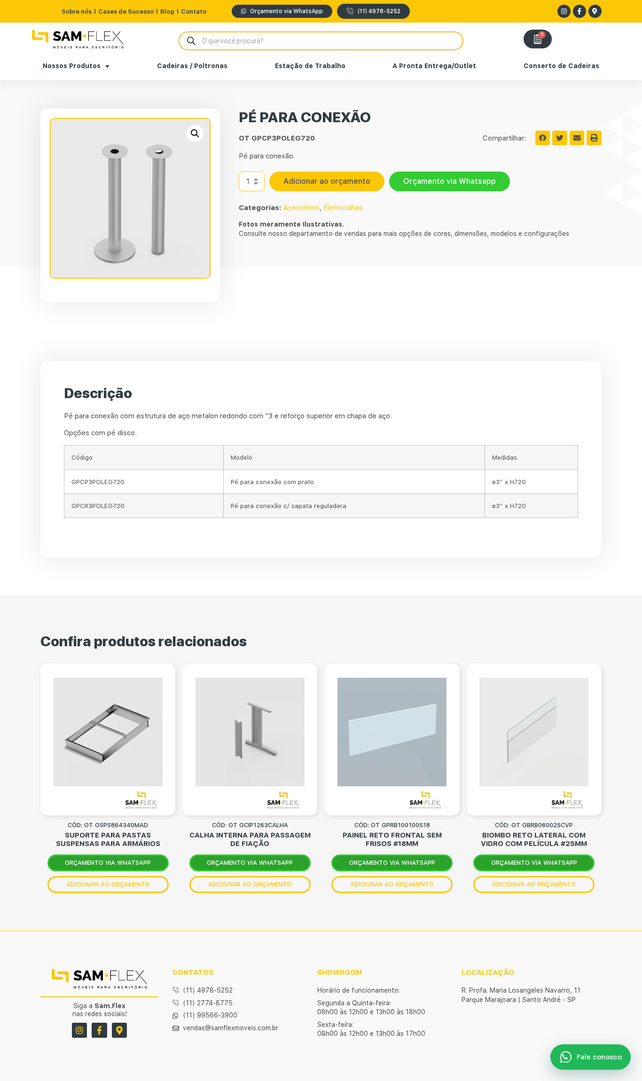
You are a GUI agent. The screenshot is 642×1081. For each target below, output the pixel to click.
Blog (167, 11)
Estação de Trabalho (310, 66)
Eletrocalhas (343, 208)
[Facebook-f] (579, 11)
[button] (195, 133)
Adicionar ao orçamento (326, 181)
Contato (193, 11)
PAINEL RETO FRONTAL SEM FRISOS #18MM (392, 839)
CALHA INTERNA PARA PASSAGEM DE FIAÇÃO (250, 839)
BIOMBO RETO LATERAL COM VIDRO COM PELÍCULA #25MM (534, 839)
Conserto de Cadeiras (561, 66)
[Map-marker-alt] (595, 11)
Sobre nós (77, 11)
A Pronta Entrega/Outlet (434, 66)
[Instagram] (564, 11)
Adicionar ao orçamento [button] (108, 884)
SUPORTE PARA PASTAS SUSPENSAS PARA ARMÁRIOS (108, 839)
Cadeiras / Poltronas (192, 66)
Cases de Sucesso (126, 11)
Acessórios (301, 208)
